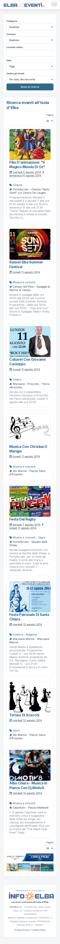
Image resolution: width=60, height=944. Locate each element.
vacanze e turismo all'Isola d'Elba (30, 902)
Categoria (11, 21)
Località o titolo (14, 47)
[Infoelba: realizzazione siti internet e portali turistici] (31, 896)
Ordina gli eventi (15, 73)
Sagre (41, 537)
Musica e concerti (24, 282)
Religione (31, 634)
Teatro (17, 379)
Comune (11, 34)
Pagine (50, 115)
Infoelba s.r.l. (15, 907)
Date (8, 60)
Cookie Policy (38, 930)
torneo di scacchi (24, 715)
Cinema (17, 185)
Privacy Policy (22, 930)
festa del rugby (22, 519)
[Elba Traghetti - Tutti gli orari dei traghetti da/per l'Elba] (30, 857)
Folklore (18, 634)
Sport (16, 730)
